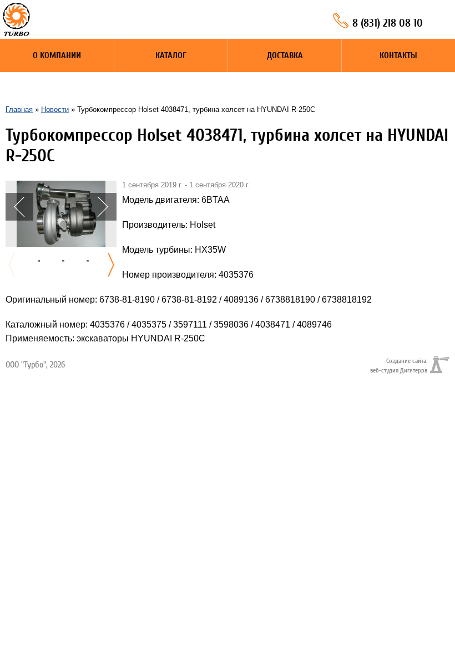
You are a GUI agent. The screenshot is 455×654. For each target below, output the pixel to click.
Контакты (398, 55)
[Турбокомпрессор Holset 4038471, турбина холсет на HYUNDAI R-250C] (61, 185)
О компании (57, 55)
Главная (19, 109)
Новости (55, 109)
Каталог (170, 55)
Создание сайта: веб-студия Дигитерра (398, 365)
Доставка (285, 55)
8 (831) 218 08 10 (387, 23)
